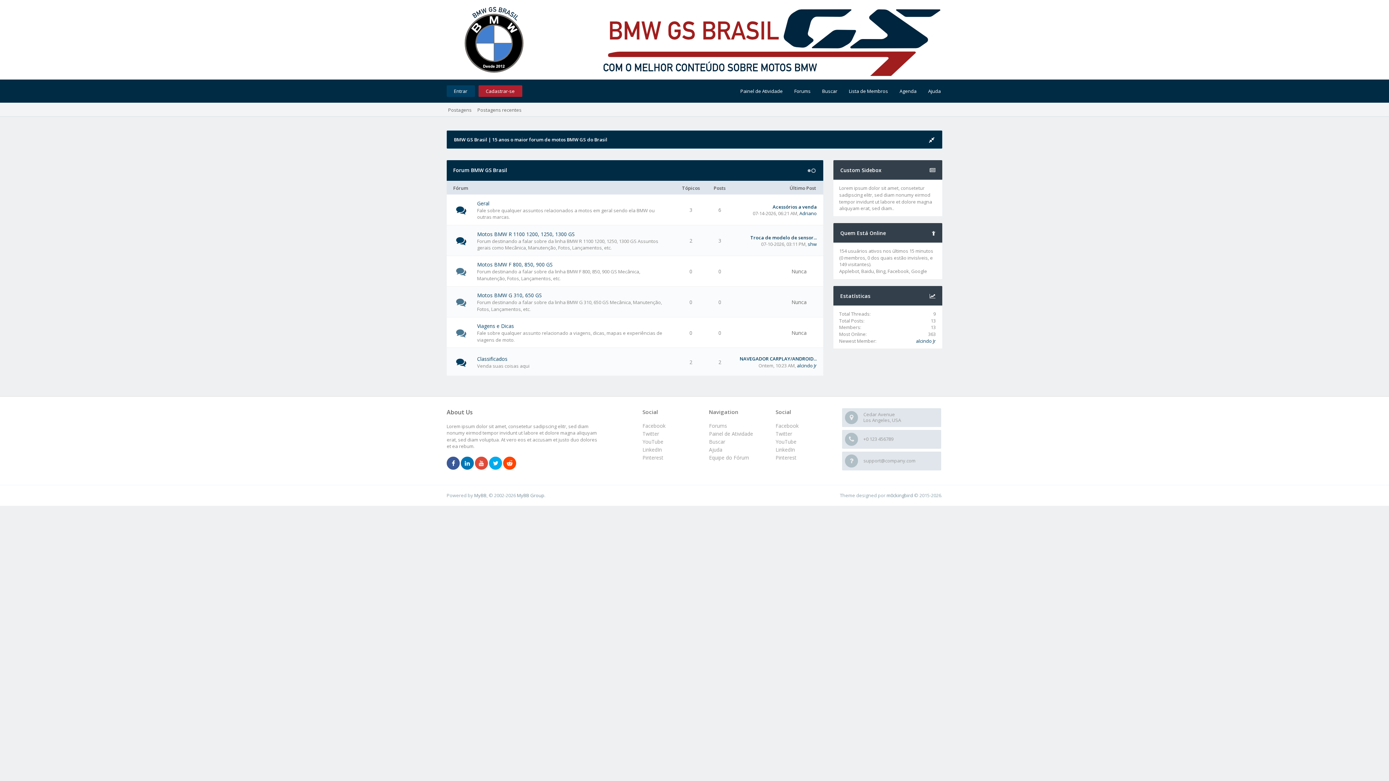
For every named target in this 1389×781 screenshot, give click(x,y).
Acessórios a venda (795, 207)
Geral (483, 203)
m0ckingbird (900, 495)
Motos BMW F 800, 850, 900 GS (515, 264)
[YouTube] (481, 463)
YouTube (786, 441)
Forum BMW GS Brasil (480, 170)
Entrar (460, 91)
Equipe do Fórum (729, 457)
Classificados (492, 358)
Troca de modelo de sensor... (783, 237)
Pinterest (786, 457)
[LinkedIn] (467, 463)
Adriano (808, 213)
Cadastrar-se (500, 91)
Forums (802, 91)
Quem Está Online (863, 233)
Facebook (787, 425)
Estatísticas (855, 296)
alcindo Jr (807, 365)
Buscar (829, 91)
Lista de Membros (868, 91)
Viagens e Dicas (495, 326)
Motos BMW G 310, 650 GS (509, 295)
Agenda (908, 91)
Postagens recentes (499, 110)
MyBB (480, 495)
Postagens (460, 110)
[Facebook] (453, 463)
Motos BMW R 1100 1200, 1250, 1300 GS (526, 234)
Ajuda (934, 91)
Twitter (784, 433)
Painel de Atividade (761, 91)
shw (812, 244)
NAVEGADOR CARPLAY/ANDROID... (778, 358)
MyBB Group (530, 495)
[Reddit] (509, 463)
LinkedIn (785, 449)
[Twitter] (495, 463)
